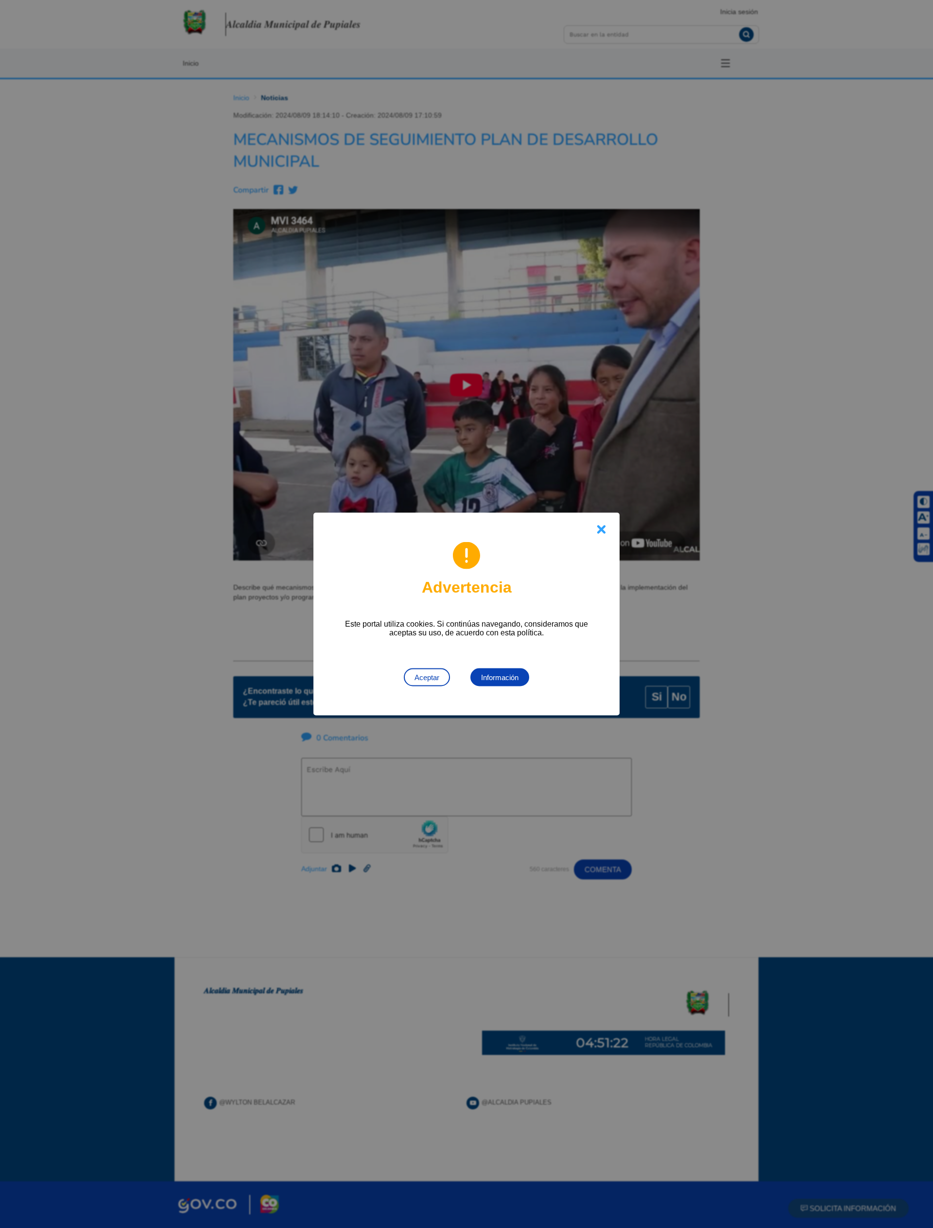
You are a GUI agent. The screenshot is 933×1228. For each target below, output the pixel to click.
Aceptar (427, 677)
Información (499, 677)
